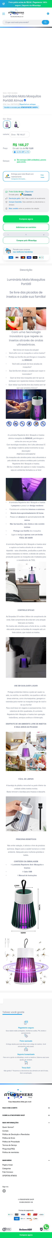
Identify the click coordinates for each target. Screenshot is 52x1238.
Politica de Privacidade (11, 1141)
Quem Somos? (8, 1127)
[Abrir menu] (3, 14)
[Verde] (16, 124)
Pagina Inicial (7, 1165)
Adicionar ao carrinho (26, 227)
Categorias (6, 1168)
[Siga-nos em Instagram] (4, 1191)
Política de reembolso (10, 1152)
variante (6, 134)
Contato (5, 1131)
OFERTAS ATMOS (9, 1175)
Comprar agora (26, 219)
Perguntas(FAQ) (8, 1149)
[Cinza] (7, 124)
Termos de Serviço (9, 1145)
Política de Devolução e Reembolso (16, 1134)
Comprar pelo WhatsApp (26, 240)
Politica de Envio (8, 1138)
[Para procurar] (45, 22)
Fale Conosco (7, 1172)
